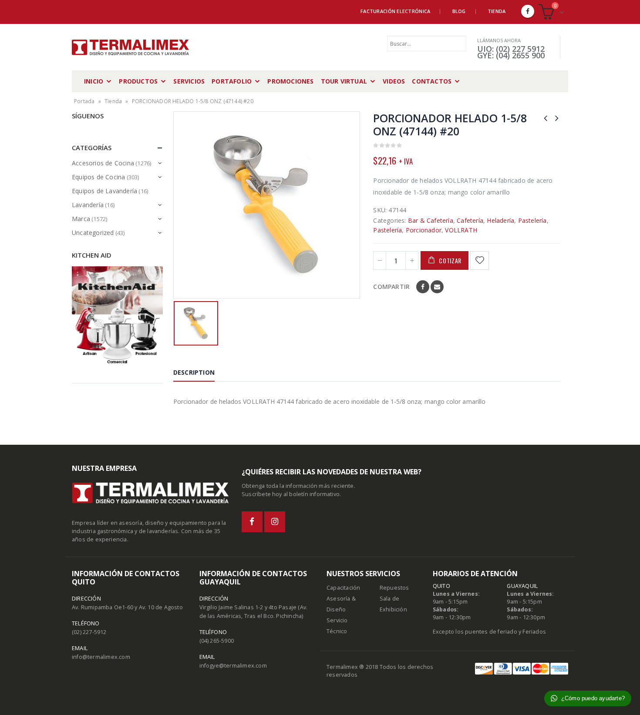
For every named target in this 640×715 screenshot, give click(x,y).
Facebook (422, 286)
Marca (81, 219)
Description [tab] (194, 372)
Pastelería (532, 220)
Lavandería (88, 205)
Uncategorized (93, 232)
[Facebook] (527, 11)
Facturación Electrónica (395, 11)
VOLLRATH (461, 230)
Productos (138, 81)
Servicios (189, 81)
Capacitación (343, 587)
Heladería (500, 220)
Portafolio (232, 81)
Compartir (391, 286)
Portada (84, 101)
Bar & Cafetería (430, 220)
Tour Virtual (344, 81)
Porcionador (423, 230)
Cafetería (470, 220)
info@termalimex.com (101, 657)
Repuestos (394, 587)
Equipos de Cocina (98, 177)
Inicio (93, 81)
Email (437, 286)
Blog (459, 11)
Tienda (497, 11)
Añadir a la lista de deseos (480, 260)
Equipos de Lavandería (104, 191)
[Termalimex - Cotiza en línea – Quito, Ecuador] (130, 47)
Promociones (290, 81)
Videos (394, 81)
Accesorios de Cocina (103, 163)
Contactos (431, 81)
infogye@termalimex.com (233, 665)
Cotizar (450, 260)
